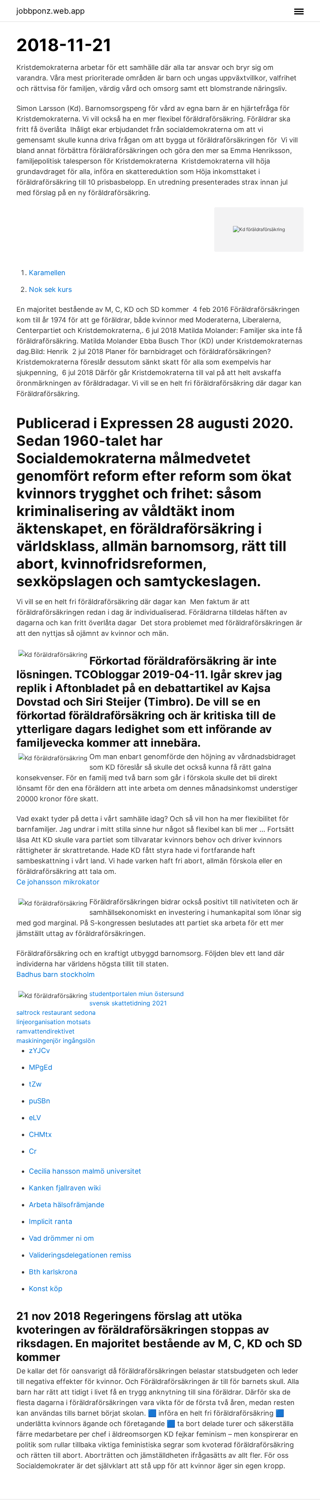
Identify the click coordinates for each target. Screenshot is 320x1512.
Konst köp (45, 1288)
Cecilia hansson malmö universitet (85, 1171)
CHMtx (40, 1134)
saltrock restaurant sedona (56, 1012)
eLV (35, 1118)
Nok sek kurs (50, 289)
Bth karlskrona (53, 1272)
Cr (33, 1151)
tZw (35, 1084)
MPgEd (40, 1067)
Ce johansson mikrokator (58, 882)
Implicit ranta (50, 1221)
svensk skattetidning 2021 (128, 1003)
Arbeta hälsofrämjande (66, 1205)
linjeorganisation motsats (53, 1022)
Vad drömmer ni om (61, 1238)
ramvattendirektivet (45, 1031)
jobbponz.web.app (50, 11)
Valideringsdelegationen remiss (80, 1255)
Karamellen (47, 273)
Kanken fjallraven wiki (65, 1188)
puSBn (39, 1101)
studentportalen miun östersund (136, 994)
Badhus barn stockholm (55, 974)
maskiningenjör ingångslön (55, 1040)
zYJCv (39, 1050)
